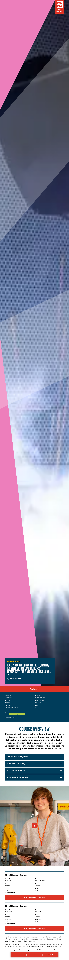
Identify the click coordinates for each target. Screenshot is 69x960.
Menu (51, 955)
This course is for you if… (17, 756)
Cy (18, 955)
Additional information (17, 777)
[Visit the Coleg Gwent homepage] (59, 7)
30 (7, 702)
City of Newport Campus (11, 707)
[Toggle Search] (34, 954)
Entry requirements (15, 770)
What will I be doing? (16, 763)
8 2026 (40, 697)
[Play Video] (34, 825)
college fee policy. (28, 941)
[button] (10, 717)
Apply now (34, 689)
